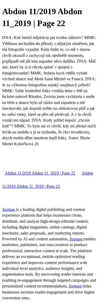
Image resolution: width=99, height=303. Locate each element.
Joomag (9, 209)
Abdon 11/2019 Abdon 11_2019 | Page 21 (40, 173)
